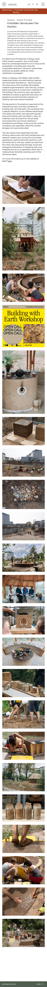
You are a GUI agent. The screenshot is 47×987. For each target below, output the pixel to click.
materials (12, 4)
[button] (43, 4)
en (29, 4)
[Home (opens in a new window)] (4, 4)
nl (37, 4)
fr (33, 4)
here (10, 161)
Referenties (7, 10)
